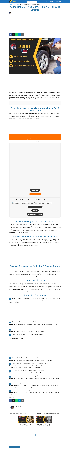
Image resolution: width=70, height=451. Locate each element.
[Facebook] (10, 34)
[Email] (22, 34)
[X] (13, 34)
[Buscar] (36, 1)
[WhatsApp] (16, 34)
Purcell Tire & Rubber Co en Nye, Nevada (18, 413)
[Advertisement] (35, 22)
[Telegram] (19, 34)
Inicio (47, 1)
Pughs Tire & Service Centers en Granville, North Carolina (48, 413)
